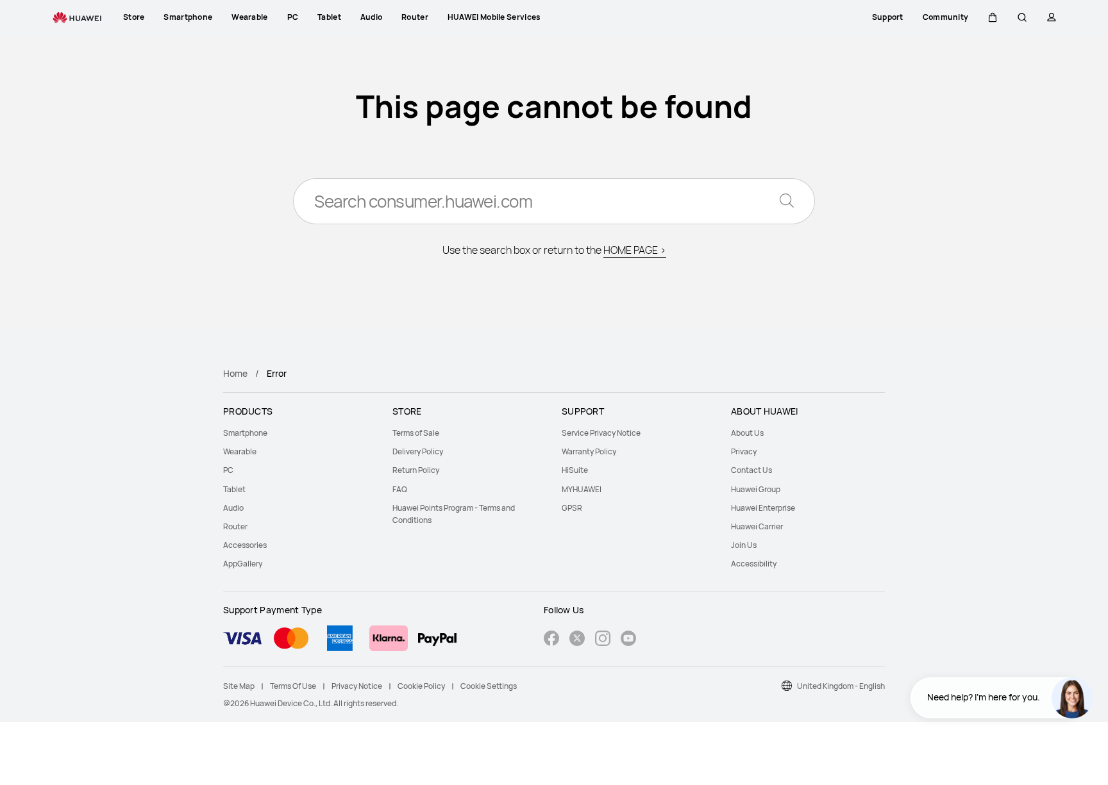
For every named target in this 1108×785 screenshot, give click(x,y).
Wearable (239, 451)
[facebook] (551, 639)
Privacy (744, 451)
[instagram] (602, 639)
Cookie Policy (421, 686)
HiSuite (575, 470)
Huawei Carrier (757, 526)
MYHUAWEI (581, 489)
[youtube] (628, 639)
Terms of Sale (415, 432)
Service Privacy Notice (601, 432)
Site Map (239, 686)
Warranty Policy (589, 451)
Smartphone (245, 432)
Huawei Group (755, 489)
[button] (992, 17)
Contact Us (751, 470)
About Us (747, 432)
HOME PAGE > (634, 250)
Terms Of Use (293, 686)
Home (235, 373)
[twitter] (577, 639)
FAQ (399, 489)
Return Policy (415, 470)
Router (235, 526)
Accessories (245, 545)
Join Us (744, 545)
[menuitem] (300, 433)
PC (228, 470)
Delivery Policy (417, 451)
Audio (233, 507)
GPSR (572, 507)
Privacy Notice (357, 686)
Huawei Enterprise (763, 507)
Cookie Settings (488, 686)
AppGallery (242, 563)
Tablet (234, 489)
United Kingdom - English (841, 686)
